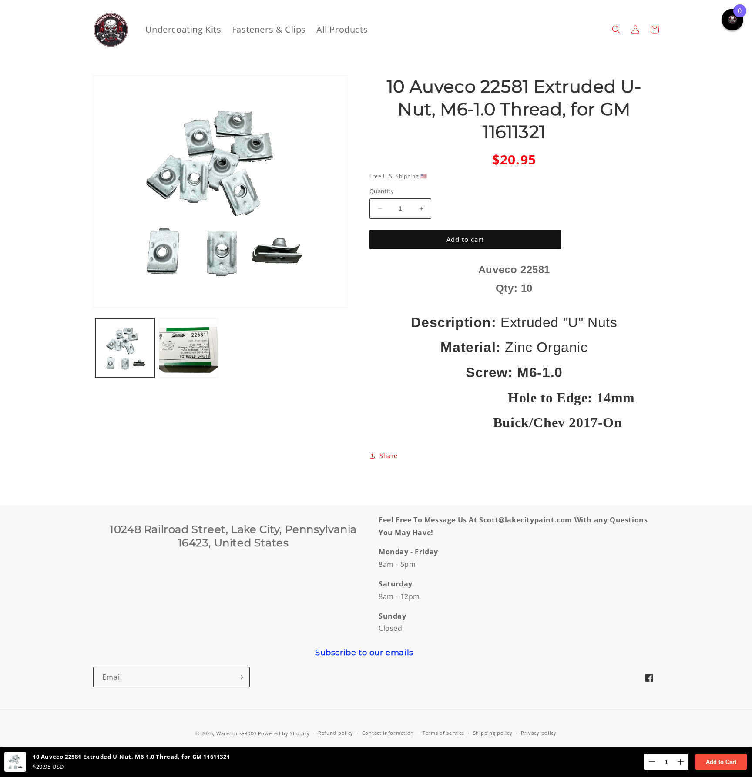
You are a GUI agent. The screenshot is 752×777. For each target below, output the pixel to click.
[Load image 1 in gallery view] (124, 348)
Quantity (381, 191)
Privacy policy (539, 733)
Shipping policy (493, 733)
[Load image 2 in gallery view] (188, 348)
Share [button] (388, 456)
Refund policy (335, 733)
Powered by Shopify (284, 733)
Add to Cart (721, 762)
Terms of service (443, 733)
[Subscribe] (239, 677)
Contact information (388, 733)
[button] (616, 29)
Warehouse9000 (236, 733)
